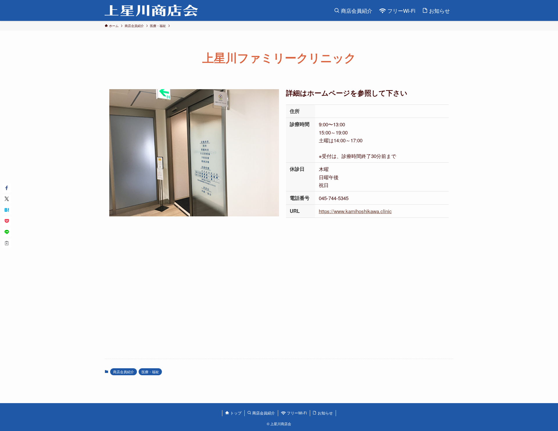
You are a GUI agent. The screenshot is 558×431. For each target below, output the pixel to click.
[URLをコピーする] (6, 243)
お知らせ (324, 413)
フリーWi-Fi (296, 413)
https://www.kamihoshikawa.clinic (355, 211)
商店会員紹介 (123, 371)
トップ (235, 413)
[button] (6, 188)
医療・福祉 (150, 371)
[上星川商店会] (151, 10)
